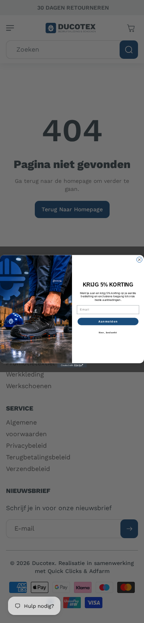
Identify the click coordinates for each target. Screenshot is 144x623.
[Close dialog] (139, 259)
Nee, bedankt (108, 332)
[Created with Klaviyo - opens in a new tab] (72, 365)
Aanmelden (108, 321)
